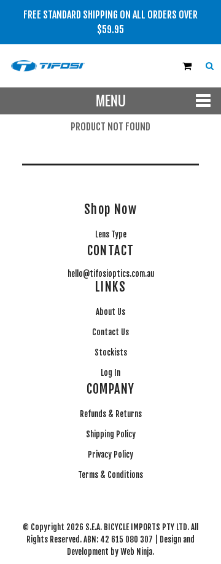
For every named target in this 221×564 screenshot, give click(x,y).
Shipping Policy (111, 434)
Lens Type (110, 234)
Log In (110, 373)
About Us (110, 312)
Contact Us (110, 332)
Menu (111, 101)
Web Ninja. (137, 552)
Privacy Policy (110, 454)
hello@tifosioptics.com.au (111, 274)
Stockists (111, 352)
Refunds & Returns (111, 414)
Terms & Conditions (110, 475)
